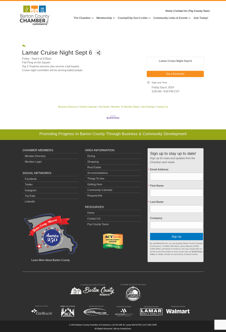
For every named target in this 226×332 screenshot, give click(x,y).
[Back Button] (23, 46)
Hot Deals (104, 107)
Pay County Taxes (199, 10)
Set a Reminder (175, 73)
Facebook (31, 178)
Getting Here (94, 184)
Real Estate (94, 167)
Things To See (95, 178)
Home (168, 10)
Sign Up (176, 236)
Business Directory (68, 107)
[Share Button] (98, 52)
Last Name (156, 201)
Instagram (30, 190)
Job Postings (148, 107)
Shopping (93, 161)
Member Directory (35, 156)
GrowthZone (125, 329)
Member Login (33, 161)
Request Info (94, 195)
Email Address (159, 169)
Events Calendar (88, 107)
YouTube (30, 196)
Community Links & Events (170, 18)
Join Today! (200, 18)
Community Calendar (99, 190)
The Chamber (82, 18)
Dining (91, 156)
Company (156, 218)
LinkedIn (30, 201)
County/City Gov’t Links (133, 18)
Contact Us (180, 10)
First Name (157, 185)
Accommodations (97, 173)
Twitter (29, 184)
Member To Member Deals (125, 107)
